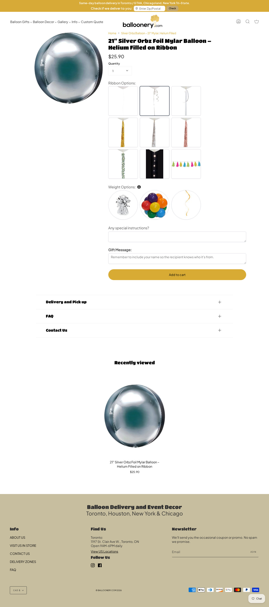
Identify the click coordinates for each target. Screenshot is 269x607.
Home (112, 33)
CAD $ (16, 590)
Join (253, 552)
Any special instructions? (128, 228)
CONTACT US (20, 553)
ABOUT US (17, 537)
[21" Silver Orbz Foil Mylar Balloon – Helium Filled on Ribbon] (134, 415)
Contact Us (56, 330)
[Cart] (256, 21)
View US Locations (104, 551)
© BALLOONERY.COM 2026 (109, 590)
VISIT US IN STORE (23, 545)
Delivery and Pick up (66, 302)
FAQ (49, 316)
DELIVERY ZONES (23, 562)
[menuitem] (21, 21)
